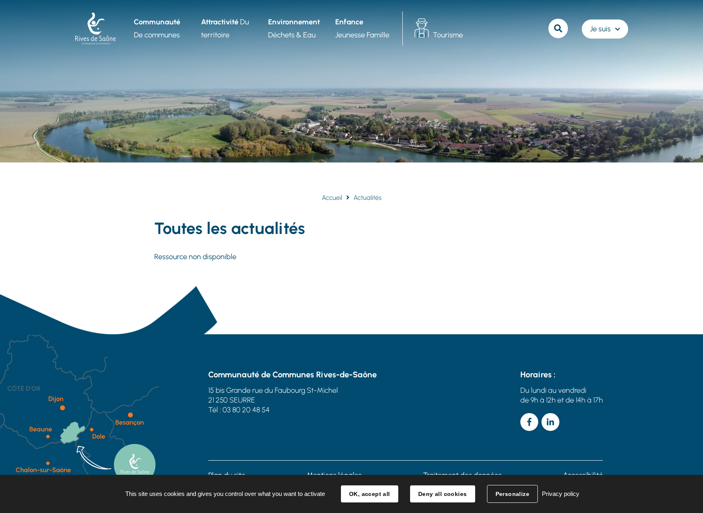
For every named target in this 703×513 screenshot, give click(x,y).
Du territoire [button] (225, 28)
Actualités (368, 197)
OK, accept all (369, 494)
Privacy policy (560, 493)
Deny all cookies (442, 494)
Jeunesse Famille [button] (362, 28)
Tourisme (448, 34)
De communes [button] (157, 28)
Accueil (332, 197)
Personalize (513, 494)
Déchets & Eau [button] (294, 28)
